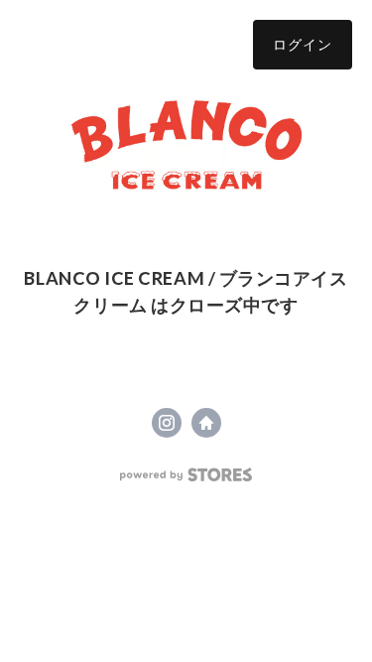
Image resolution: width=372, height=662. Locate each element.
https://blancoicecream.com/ (206, 423)
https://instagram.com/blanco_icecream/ (167, 423)
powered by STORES (186, 474)
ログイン (302, 44)
